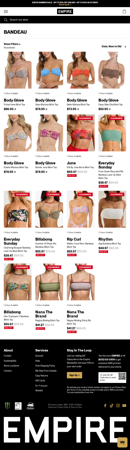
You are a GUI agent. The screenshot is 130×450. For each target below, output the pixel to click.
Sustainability (10, 361)
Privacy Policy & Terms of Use (69, 407)
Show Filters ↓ (12, 44)
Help (37, 361)
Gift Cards (40, 380)
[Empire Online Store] (65, 11)
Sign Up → (74, 375)
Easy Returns (41, 375)
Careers (8, 370)
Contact (7, 355)
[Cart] (124, 11)
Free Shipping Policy (45, 365)
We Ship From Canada (45, 370)
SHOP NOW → (65, 5)
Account (39, 355)
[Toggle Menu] (6, 11)
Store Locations (11, 365)
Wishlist (39, 390)
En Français (41, 385)
